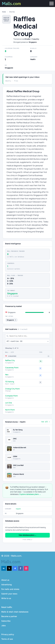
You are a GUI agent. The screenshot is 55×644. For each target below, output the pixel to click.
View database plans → (27, 535)
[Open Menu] (51, 3)
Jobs (3, 625)
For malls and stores (10, 589)
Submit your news (9, 594)
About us (5, 580)
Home (4, 12)
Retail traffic (6, 607)
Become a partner (9, 616)
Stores (12, 12)
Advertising (6, 584)
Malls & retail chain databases (14, 612)
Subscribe (5, 621)
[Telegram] (15, 568)
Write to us (6, 598)
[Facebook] (20, 568)
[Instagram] (26, 568)
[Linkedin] (3, 568)
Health (18, 509)
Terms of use (7, 639)
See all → (45, 422)
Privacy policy (7, 634)
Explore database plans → (30, 494)
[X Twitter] (9, 568)
